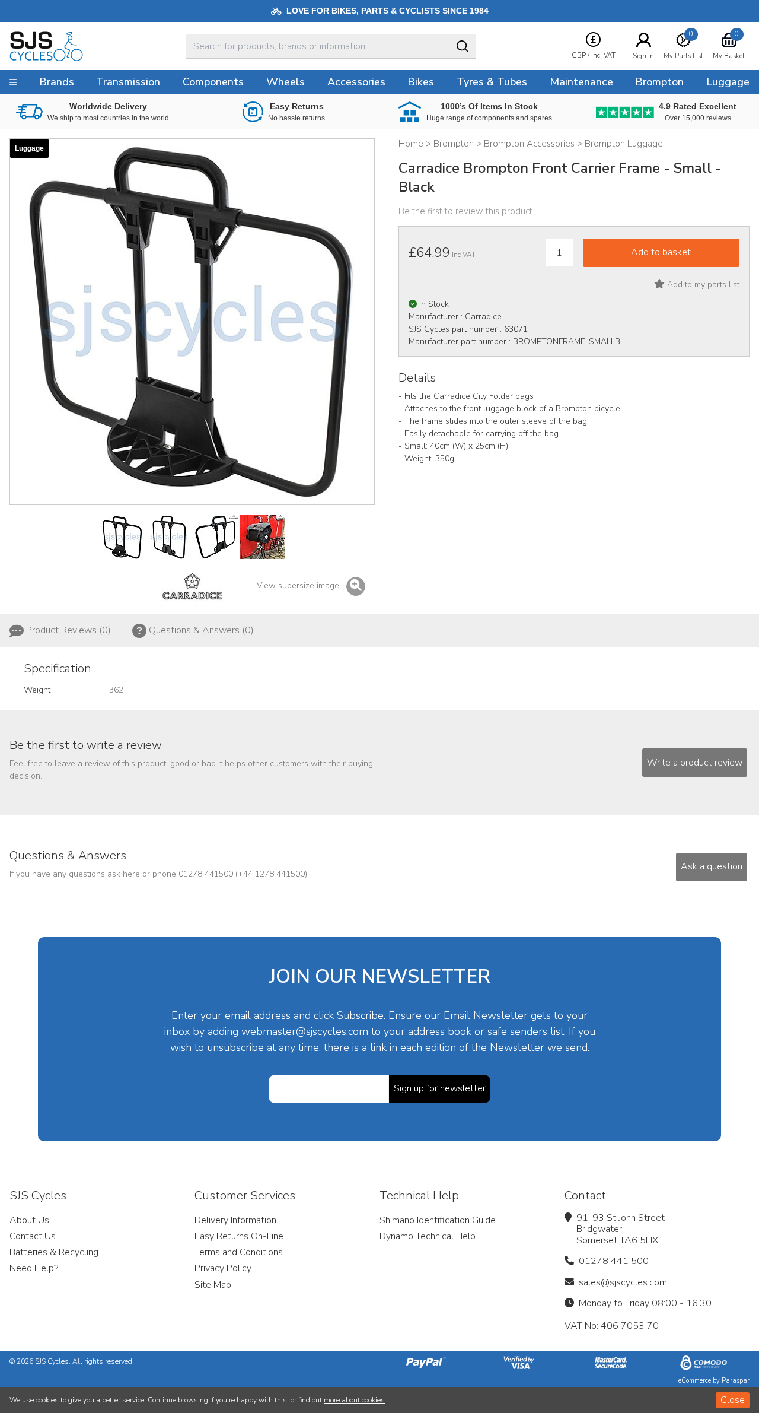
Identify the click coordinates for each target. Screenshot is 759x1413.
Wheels (285, 82)
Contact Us (32, 1236)
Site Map (212, 1284)
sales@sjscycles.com (623, 1282)
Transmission (128, 82)
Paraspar (736, 1380)
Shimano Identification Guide (438, 1220)
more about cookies (354, 1400)
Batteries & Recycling (53, 1252)
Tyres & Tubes (492, 82)
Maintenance (581, 82)
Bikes (420, 82)
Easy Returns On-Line (238, 1236)
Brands (56, 82)
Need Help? (33, 1268)
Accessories (356, 82)
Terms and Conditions (238, 1252)
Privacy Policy (222, 1268)
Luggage (728, 82)
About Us (29, 1220)
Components (213, 82)
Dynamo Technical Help (428, 1236)
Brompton (659, 82)
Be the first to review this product (465, 211)
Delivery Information (235, 1220)
